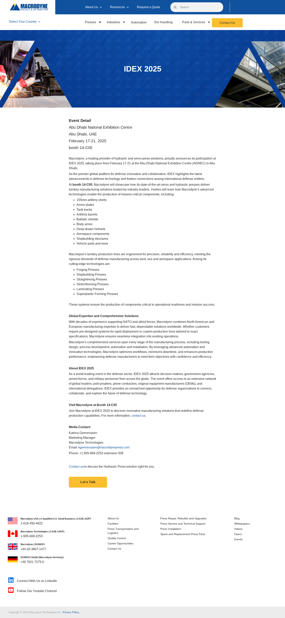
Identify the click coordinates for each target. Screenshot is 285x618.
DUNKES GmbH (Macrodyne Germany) (42, 557)
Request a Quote (148, 7)
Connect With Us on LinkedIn (37, 581)
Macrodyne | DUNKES (33, 544)
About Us (91, 7)
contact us (138, 415)
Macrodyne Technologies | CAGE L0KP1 (43, 531)
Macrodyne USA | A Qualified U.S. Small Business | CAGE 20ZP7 (56, 518)
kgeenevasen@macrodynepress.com (104, 447)
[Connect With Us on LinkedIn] (11, 580)
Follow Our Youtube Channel (37, 591)
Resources (117, 7)
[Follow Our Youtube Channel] (11, 590)
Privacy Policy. (71, 612)
